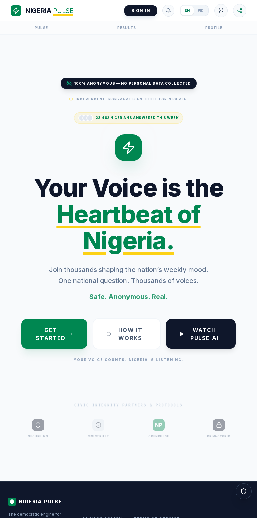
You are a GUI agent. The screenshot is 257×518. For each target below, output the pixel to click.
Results (126, 28)
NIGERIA (49, 11)
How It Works (130, 334)
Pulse (41, 28)
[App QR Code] (221, 10)
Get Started (51, 334)
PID (201, 10)
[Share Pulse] (239, 10)
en (187, 10)
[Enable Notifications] (168, 11)
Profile (213, 28)
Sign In (140, 10)
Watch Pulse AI (204, 334)
